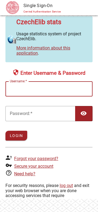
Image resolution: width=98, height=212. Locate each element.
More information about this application (43, 50)
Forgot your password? (36, 158)
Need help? (24, 173)
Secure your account (33, 166)
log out (66, 185)
